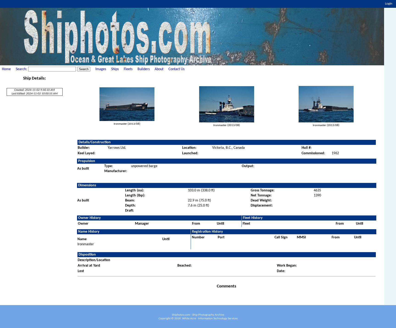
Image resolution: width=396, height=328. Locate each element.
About (159, 69)
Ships (115, 69)
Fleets (128, 69)
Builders (144, 69)
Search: (22, 69)
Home (6, 69)
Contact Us (176, 69)
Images (100, 69)
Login (388, 4)
